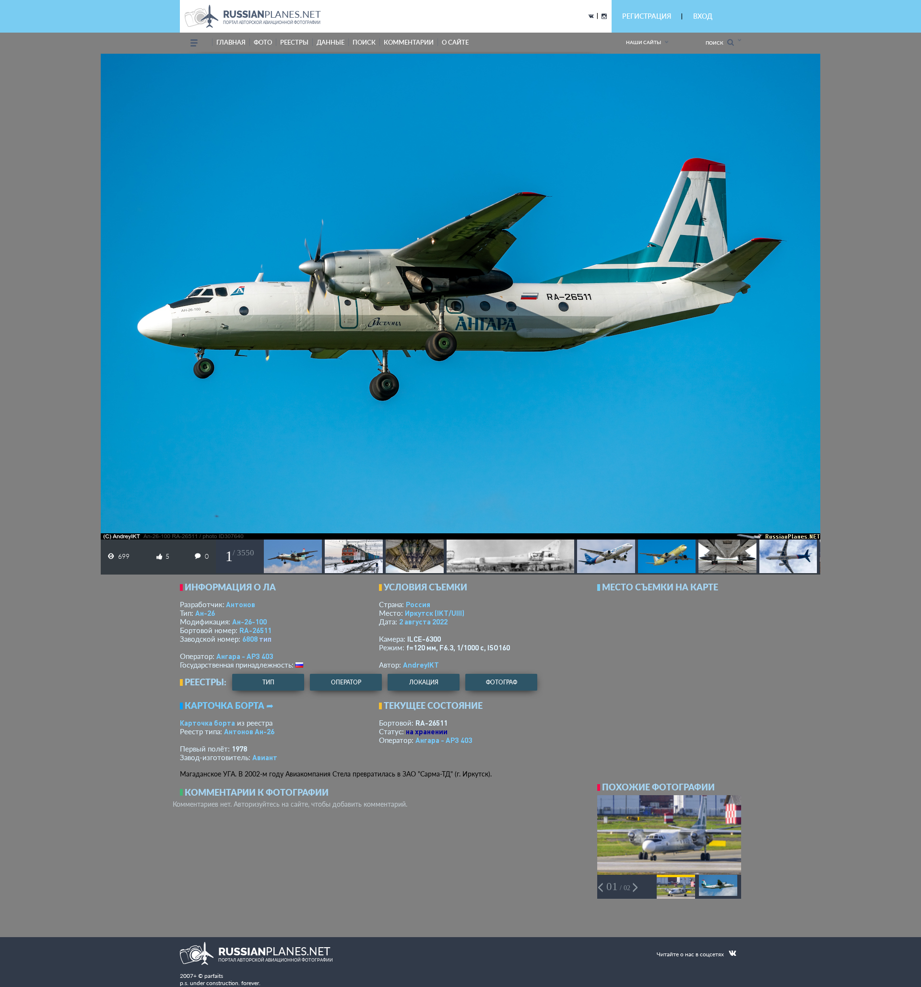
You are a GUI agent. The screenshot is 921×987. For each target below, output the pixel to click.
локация (423, 682)
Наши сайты (643, 42)
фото (263, 42)
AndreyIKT (421, 664)
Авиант (264, 757)
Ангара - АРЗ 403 (244, 656)
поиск (364, 42)
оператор (346, 682)
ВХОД (702, 16)
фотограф (501, 682)
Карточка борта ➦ (229, 705)
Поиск (716, 43)
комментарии (409, 42)
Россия (418, 604)
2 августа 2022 (423, 621)
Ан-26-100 (249, 621)
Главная (231, 42)
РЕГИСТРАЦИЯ (646, 16)
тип (265, 638)
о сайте (455, 42)
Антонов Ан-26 (249, 731)
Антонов (240, 604)
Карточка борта (207, 722)
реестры (294, 42)
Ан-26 (205, 613)
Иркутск (434, 613)
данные (330, 42)
